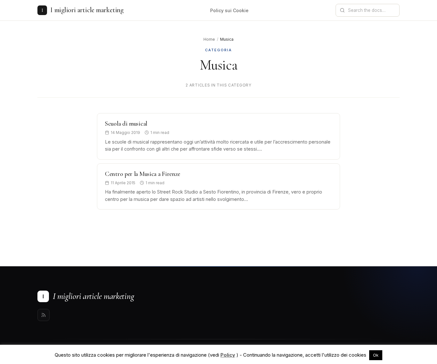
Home (209, 39)
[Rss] (43, 315)
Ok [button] (375, 355)
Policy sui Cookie (229, 10)
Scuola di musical (126, 124)
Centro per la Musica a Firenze (142, 174)
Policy (227, 355)
